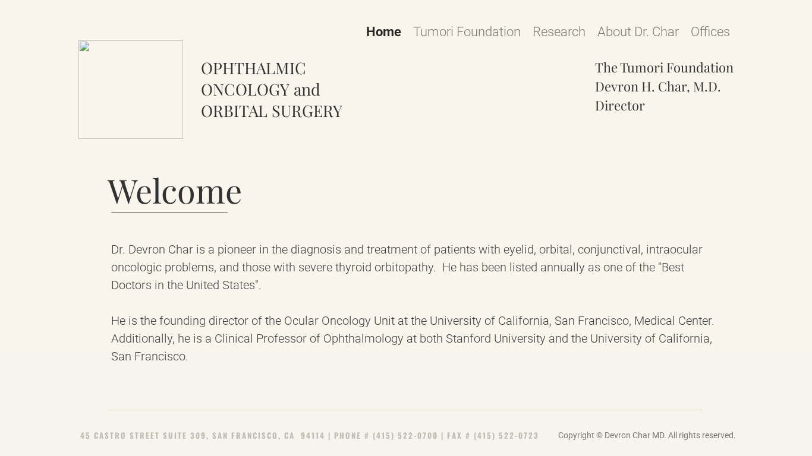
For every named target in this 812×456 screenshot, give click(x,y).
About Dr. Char (638, 31)
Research (559, 31)
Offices (710, 31)
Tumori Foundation (467, 31)
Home (383, 31)
